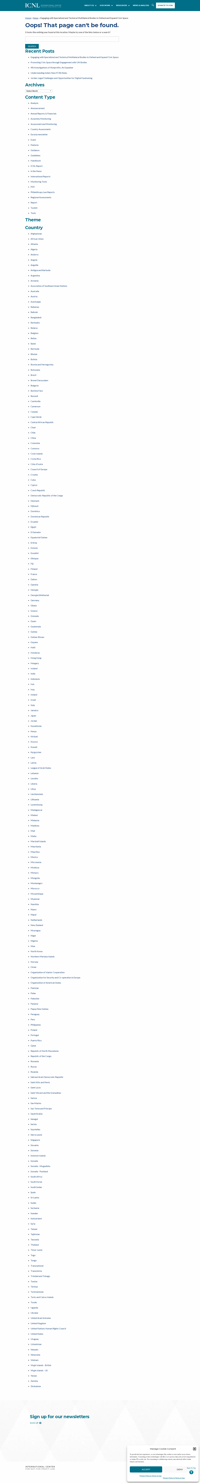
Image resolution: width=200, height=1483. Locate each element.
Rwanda (34, 1071)
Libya (33, 789)
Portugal (35, 1035)
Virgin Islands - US (39, 1370)
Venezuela (35, 1354)
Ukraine (34, 1312)
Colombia (35, 443)
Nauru (33, 909)
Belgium (34, 333)
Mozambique (37, 893)
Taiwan (34, 1229)
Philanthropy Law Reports (43, 192)
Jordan (34, 720)
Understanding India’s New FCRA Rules (49, 73)
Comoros (35, 448)
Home (28, 18)
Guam (33, 621)
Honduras (35, 652)
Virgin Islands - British (41, 1365)
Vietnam (35, 1360)
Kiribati (34, 736)
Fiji (32, 563)
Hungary (35, 663)
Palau (33, 993)
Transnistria (36, 1271)
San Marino (36, 1103)
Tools (33, 213)
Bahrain (34, 312)
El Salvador (36, 532)
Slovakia (35, 1145)
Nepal (33, 914)
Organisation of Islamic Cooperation (48, 972)
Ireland (34, 694)
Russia (34, 1066)
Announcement (38, 108)
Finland (34, 569)
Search (153, 5)
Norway (34, 961)
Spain (33, 1192)
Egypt (33, 527)
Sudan (33, 1202)
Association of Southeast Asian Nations (49, 286)
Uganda (34, 1307)
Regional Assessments (41, 197)
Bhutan (34, 354)
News (35, 18)
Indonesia (35, 679)
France (34, 574)
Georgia (34, 589)
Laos (33, 757)
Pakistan (35, 988)
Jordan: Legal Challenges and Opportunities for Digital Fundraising (61, 78)
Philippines (36, 1024)
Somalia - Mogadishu (40, 1166)
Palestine (35, 998)
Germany (35, 600)
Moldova (35, 867)
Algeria (34, 249)
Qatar (33, 1045)
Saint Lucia (36, 1087)
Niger (33, 935)
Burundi (34, 396)
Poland (34, 1030)
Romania (35, 1061)
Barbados (35, 322)
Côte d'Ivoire (37, 464)
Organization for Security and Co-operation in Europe (55, 977)
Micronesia (36, 862)
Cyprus (34, 485)
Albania (34, 244)
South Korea (36, 1181)
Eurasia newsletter (39, 134)
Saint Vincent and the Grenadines (46, 1092)
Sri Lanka (35, 1197)
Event (33, 139)
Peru (33, 1019)
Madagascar (36, 810)
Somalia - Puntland (39, 1171)
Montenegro (36, 883)
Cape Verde (36, 417)
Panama (34, 1003)
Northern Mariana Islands (43, 956)
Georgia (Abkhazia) (40, 595)
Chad (33, 427)
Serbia (34, 1124)
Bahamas (35, 307)
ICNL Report (37, 166)
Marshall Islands (38, 841)
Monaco (35, 872)
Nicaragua (35, 930)
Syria (33, 1223)
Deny (180, 1469)
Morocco (35, 888)
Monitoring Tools (39, 181)
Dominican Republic (40, 516)
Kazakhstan (36, 726)
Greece (34, 610)
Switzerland (36, 1218)
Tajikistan (35, 1234)
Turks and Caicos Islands (42, 1297)
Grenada (35, 616)
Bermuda (35, 348)
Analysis (34, 103)
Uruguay (35, 1339)
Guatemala (36, 626)
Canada (34, 411)
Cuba (33, 479)
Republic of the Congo (41, 1056)
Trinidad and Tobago (40, 1276)
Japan (33, 715)
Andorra (34, 254)
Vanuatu (34, 1349)
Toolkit (34, 207)
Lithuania (35, 799)
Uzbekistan (36, 1344)
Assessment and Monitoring (44, 124)
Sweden (34, 1213)
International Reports (40, 176)
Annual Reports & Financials (43, 113)
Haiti (33, 647)
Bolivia (34, 359)
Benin (33, 343)
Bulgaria (35, 385)
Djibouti (34, 506)
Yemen (34, 1375)
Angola (34, 259)
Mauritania (36, 846)
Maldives (35, 825)
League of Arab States (41, 768)
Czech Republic (38, 490)
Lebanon (35, 773)
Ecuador (34, 521)
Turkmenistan (37, 1291)
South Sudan (36, 1187)
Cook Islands (37, 453)
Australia (35, 291)
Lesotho (34, 778)
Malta (33, 836)
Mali (33, 830)
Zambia (34, 1381)
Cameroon (35, 406)
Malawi (34, 815)
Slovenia (34, 1150)
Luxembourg (36, 804)
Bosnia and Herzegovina (42, 364)
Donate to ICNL (165, 5)
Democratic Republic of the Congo (47, 495)
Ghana (34, 605)
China (33, 438)
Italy (33, 705)
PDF (33, 186)
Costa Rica (36, 458)
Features (35, 145)
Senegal (34, 1119)
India (33, 673)
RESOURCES (121, 5)
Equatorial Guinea (39, 537)
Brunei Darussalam (39, 380)
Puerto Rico (36, 1040)
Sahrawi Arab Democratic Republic (47, 1077)
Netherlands (36, 920)
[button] (194, 1449)
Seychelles (35, 1129)
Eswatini (35, 553)
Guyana (34, 642)
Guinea (34, 631)
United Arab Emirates (41, 1318)
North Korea (36, 951)
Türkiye (34, 1286)
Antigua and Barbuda (40, 270)
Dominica (35, 511)
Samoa (34, 1098)
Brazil (33, 375)
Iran (32, 684)
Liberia (34, 783)
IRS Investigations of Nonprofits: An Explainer (52, 67)
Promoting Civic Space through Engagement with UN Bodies (59, 62)
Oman (33, 967)
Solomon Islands (38, 1155)
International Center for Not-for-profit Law (40, 1468)
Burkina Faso (37, 390)
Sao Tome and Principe (41, 1108)
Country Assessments (41, 129)
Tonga (33, 1260)
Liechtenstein (37, 794)
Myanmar (35, 899)
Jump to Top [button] (191, 1470)
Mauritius (35, 851)
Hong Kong (36, 658)
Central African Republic (42, 422)
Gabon (34, 579)
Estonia (34, 548)
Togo (33, 1255)
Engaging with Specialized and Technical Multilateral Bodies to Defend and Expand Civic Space (75, 57)
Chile (33, 432)
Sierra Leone (36, 1134)
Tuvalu (34, 1302)
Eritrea (34, 542)
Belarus (34, 328)
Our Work (105, 5)
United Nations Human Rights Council (48, 1328)
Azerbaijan (36, 301)
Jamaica (34, 710)
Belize (33, 338)
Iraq (32, 689)
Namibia (35, 904)
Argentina (35, 275)
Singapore (35, 1140)
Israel (33, 699)
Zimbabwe (36, 1386)
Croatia (34, 474)
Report (34, 202)
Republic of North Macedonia (45, 1051)
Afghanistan (36, 233)
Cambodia (35, 401)
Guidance (35, 150)
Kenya (33, 731)
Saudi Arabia (36, 1113)
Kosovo (34, 741)
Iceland (34, 668)
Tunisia (34, 1281)
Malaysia (35, 820)
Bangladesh (36, 317)
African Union (37, 238)
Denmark (35, 500)
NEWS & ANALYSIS (141, 5)
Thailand (35, 1244)
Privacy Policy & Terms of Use (150, 1476)
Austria (34, 296)
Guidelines (35, 155)
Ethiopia (34, 558)
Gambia (34, 584)
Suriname (35, 1208)
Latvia (33, 762)
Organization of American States (46, 982)
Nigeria (34, 940)
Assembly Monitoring (41, 118)
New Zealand (37, 925)
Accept (146, 1469)
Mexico (34, 857)
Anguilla (34, 265)
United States (37, 1333)
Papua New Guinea (39, 1009)
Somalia (34, 1161)
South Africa (36, 1176)
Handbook (36, 160)
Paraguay (35, 1014)
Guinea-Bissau (37, 637)
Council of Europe (39, 469)
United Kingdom (38, 1323)
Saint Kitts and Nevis (40, 1082)
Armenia (35, 280)
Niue (33, 946)
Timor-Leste (36, 1250)
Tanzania (35, 1239)
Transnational (37, 1265)
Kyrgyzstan (36, 752)
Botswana (35, 369)
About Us (89, 5)
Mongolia (35, 878)
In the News (36, 171)
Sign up (34, 1423)
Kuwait (34, 747)
